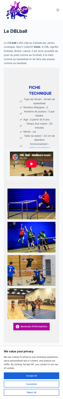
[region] (31, 372)
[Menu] (57, 10)
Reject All (31, 392)
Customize (31, 384)
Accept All (31, 375)
